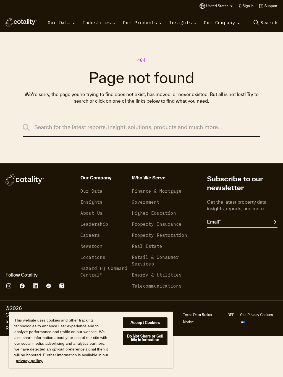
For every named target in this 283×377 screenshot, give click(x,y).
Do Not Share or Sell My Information (145, 338)
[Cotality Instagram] (9, 286)
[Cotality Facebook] (22, 286)
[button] (219, 6)
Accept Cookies (145, 322)
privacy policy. (29, 361)
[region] (91, 339)
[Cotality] (21, 22)
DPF (230, 315)
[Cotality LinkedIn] (35, 286)
